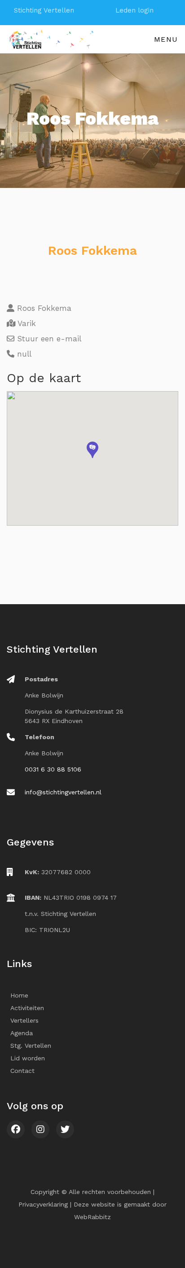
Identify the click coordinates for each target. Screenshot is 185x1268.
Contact (22, 1070)
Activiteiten (27, 1007)
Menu (166, 39)
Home (19, 995)
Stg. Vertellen (30, 1045)
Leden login (134, 10)
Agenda (21, 1033)
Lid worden (27, 1058)
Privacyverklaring (43, 1204)
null (22, 353)
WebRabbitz (92, 1216)
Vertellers (24, 1020)
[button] (92, 449)
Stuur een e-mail (47, 338)
